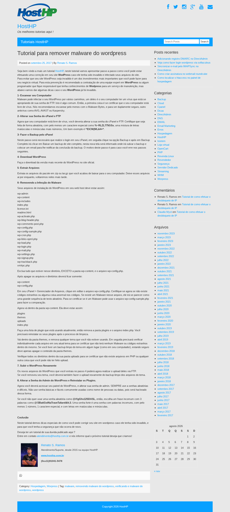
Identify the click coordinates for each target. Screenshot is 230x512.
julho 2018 (163, 362)
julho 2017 (163, 396)
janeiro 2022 (164, 263)
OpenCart (162, 148)
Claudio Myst (164, 211)
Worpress (52, 486)
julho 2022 (163, 260)
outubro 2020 (164, 305)
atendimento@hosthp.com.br (53, 436)
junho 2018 (163, 366)
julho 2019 (163, 335)
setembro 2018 (165, 358)
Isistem (161, 141)
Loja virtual (163, 144)
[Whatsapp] (20, 475)
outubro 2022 (164, 252)
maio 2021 (163, 290)
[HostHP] (37, 20)
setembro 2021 (165, 275)
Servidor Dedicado (167, 167)
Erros (160, 129)
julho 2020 (163, 309)
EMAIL (161, 122)
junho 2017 (163, 400)
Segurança (163, 163)
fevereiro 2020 (165, 320)
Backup (161, 99)
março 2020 (164, 316)
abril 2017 (162, 407)
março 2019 (164, 343)
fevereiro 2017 (165, 415)
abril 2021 (162, 294)
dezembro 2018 (166, 351)
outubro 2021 (164, 271)
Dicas (160, 110)
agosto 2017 (164, 392)
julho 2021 (163, 282)
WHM (160, 175)
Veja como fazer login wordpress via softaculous (183, 62)
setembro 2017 (165, 388)
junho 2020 (163, 313)
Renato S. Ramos (67, 62)
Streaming (163, 171)
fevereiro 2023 (165, 241)
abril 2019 (162, 339)
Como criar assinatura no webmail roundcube (182, 73)
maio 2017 (163, 404)
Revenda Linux (165, 156)
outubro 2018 (164, 354)
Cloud (160, 103)
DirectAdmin (164, 114)
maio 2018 (163, 369)
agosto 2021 (164, 278)
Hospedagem (38, 486)
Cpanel (161, 106)
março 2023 (164, 237)
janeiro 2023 (164, 244)
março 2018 (164, 377)
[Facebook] (168, 7)
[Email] (210, 7)
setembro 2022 (165, 256)
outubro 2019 (164, 328)
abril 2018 (162, 373)
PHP (160, 152)
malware (69, 486)
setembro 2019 (165, 332)
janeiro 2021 (164, 301)
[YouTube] (201, 7)
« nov (157, 471)
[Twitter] (175, 7)
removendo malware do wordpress (95, 486)
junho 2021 (163, 286)
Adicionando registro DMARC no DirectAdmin (182, 58)
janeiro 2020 (164, 324)
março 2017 (164, 411)
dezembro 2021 (166, 267)
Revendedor (164, 159)
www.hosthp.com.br (52, 455)
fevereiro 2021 (165, 297)
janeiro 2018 (164, 381)
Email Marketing (166, 125)
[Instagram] (184, 7)
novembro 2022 (166, 248)
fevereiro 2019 (165, 347)
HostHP (27, 26)
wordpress (38, 490)
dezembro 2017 (166, 385)
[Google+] (192, 7)
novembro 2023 (166, 233)
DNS (160, 118)
